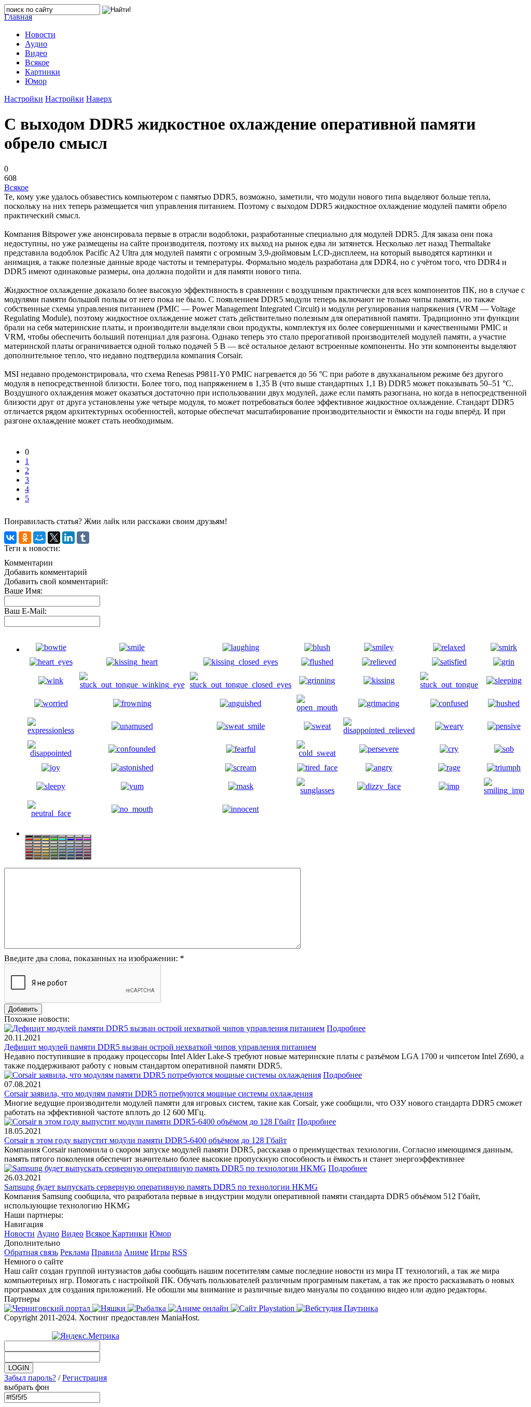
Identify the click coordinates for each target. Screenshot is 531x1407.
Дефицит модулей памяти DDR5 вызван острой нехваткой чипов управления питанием (160, 1047)
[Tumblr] (83, 537)
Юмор (160, 1233)
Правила (106, 1252)
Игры (160, 1252)
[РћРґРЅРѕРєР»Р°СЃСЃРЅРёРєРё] (25, 537)
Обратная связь (31, 1252)
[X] (54, 537)
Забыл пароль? (30, 1377)
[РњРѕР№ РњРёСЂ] (39, 537)
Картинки (129, 1233)
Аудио (48, 1233)
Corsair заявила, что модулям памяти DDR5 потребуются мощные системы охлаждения (158, 1093)
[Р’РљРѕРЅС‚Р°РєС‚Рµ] (10, 537)
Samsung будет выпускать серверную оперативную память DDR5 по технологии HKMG (161, 1187)
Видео (72, 1233)
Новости (19, 1233)
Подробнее (346, 1028)
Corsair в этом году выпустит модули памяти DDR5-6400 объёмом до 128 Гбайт (145, 1140)
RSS (179, 1252)
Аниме (136, 1252)
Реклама (74, 1252)
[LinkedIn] (68, 537)
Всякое (16, 187)
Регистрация (84, 1377)
